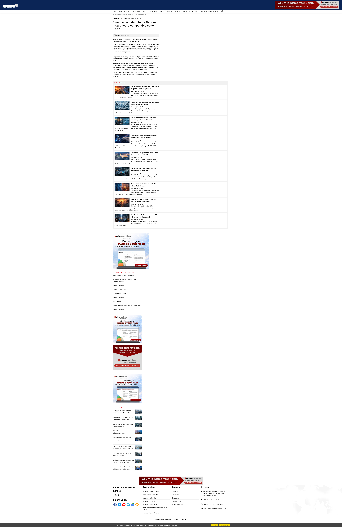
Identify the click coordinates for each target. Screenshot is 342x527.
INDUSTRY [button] (145, 11)
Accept (214, 525)
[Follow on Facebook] (115, 504)
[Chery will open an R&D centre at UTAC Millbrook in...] (138, 454)
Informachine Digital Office (151, 495)
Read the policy (224, 525)
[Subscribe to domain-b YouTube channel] (123, 504)
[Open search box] (222, 11)
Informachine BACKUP (150, 504)
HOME (114, 15)
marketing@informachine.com (217, 508)
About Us (175, 491)
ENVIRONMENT (186, 11)
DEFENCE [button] (194, 11)
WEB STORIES (203, 11)
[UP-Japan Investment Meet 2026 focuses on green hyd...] (138, 448)
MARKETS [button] (169, 11)
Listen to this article (122, 35)
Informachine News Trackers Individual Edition (155, 508)
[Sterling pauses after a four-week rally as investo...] (138, 412)
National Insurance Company (132, 18)
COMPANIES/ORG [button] (124, 11)
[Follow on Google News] (132, 504)
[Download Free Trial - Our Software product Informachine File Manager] (170, 251)
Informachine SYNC (149, 501)
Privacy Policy (176, 501)
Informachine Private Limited (167, 519)
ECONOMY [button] (177, 11)
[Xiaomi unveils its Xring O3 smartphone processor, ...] (138, 440)
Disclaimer (175, 498)
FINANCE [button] (162, 11)
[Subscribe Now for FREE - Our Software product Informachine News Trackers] (307, 5)
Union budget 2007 (139, 15)
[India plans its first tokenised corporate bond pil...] (138, 418)
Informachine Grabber (149, 498)
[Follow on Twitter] (119, 504)
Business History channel (151, 513)
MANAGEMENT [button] (136, 11)
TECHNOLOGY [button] (154, 11)
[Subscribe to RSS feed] (137, 504)
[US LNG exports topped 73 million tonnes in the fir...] (138, 432)
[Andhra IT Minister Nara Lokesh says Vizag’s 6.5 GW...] (138, 461)
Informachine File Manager (151, 491)
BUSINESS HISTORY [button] (214, 11)
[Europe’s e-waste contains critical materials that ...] (138, 425)
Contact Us (175, 495)
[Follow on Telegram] (128, 504)
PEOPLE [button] (115, 11)
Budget (128, 15)
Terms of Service (177, 504)
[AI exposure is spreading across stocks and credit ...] (138, 468)
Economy (121, 15)
